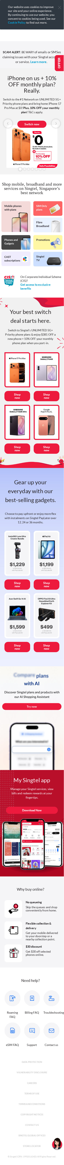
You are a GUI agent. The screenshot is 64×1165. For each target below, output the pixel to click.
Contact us (32, 1125)
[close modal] (59, 5)
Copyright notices (32, 1114)
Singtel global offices (32, 1135)
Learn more (38, 62)
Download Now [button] (32, 810)
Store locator (32, 1146)
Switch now (32, 124)
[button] (59, 8)
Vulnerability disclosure (32, 1072)
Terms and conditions (32, 1104)
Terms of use (31, 1093)
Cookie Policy (17, 22)
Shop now (17, 396)
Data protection (32, 1062)
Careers (32, 1083)
